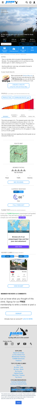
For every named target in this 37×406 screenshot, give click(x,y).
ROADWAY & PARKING (14, 115)
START (21, 256)
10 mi (3, 256)
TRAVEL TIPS (31, 116)
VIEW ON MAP (18, 286)
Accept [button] (18, 402)
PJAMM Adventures (18, 359)
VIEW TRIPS (18, 247)
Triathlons (18, 361)
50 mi (12, 256)
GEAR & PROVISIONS (23, 115)
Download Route (14, 51)
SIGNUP (19, 313)
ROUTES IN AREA (23, 50)
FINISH (26, 256)
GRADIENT (5, 116)
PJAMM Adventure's (13, 213)
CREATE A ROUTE (18, 85)
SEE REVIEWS (18, 182)
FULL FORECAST (18, 205)
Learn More (22, 217)
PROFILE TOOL (7, 97)
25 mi (7, 256)
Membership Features (18, 357)
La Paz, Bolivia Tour (18, 355)
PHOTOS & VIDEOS (4, 50)
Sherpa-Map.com (28, 75)
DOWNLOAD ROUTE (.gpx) (22, 97)
